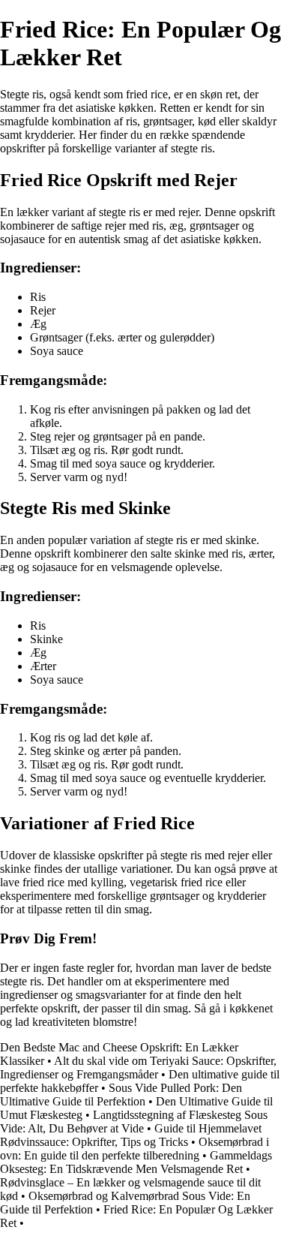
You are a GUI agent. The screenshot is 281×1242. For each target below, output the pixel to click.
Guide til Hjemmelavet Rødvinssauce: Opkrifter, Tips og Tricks (131, 1135)
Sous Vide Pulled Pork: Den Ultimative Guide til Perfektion (121, 1094)
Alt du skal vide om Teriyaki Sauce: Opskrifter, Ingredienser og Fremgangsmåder (138, 1067)
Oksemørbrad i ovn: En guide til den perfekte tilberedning (134, 1148)
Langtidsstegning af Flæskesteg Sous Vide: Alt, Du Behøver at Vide (134, 1121)
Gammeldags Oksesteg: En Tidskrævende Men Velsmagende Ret (136, 1162)
